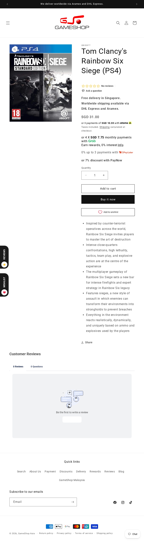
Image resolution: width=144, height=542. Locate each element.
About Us (35, 471)
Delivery (81, 471)
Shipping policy (105, 533)
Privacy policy (64, 533)
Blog (121, 471)
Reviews (109, 471)
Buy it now (108, 199)
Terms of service (84, 533)
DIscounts (66, 471)
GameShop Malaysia (72, 480)
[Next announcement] (137, 4)
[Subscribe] (72, 502)
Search (21, 471)
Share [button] (88, 342)
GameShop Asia (26, 533)
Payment (50, 471)
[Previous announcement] (7, 4)
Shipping (105, 127)
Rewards (95, 471)
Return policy (46, 533)
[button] (8, 23)
